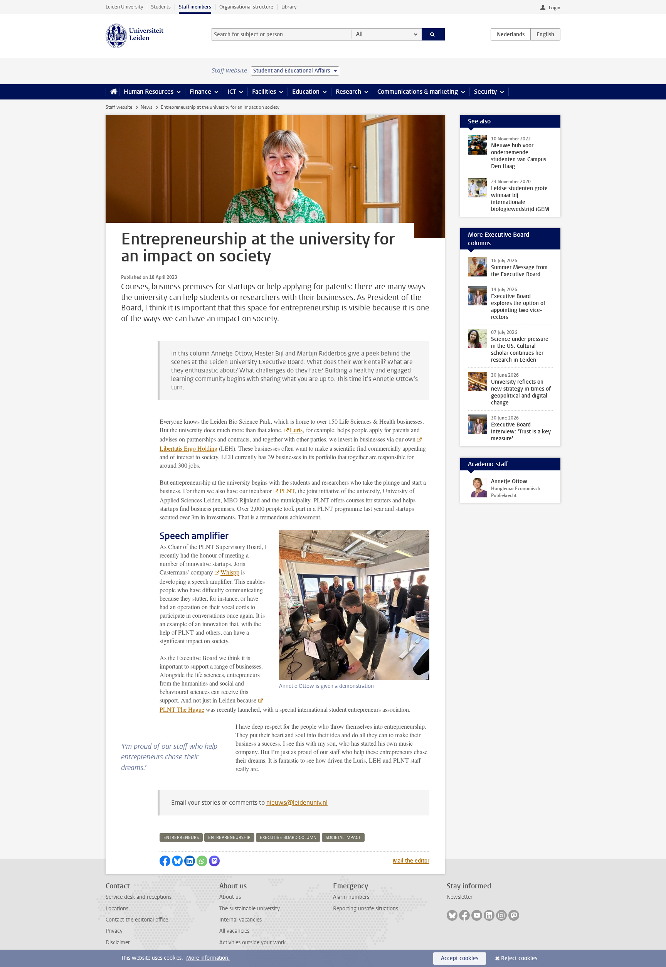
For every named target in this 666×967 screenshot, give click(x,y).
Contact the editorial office (137, 919)
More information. (208, 958)
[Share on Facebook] (165, 861)
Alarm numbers (351, 897)
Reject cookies (519, 958)
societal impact (343, 838)
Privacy (114, 931)
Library (288, 6)
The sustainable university (249, 908)
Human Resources (148, 92)
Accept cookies (459, 958)
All (359, 34)
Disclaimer (118, 942)
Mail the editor (411, 860)
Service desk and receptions (139, 897)
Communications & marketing (417, 92)
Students (161, 6)
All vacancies (234, 931)
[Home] (112, 91)
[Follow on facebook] (464, 915)
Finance (200, 92)
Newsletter (460, 897)
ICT (231, 92)
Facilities (264, 92)
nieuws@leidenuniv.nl (297, 803)
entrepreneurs (181, 838)
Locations (117, 908)
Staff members (195, 6)
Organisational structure (246, 6)
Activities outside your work (252, 942)
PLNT (287, 491)
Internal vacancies (240, 919)
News (146, 107)
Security (485, 92)
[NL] (511, 34)
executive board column (288, 838)
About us (230, 897)
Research (348, 92)
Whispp (229, 572)
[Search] (433, 34)
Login (554, 8)
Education (306, 92)
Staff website (119, 107)
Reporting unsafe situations (365, 908)
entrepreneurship (229, 838)
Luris (296, 430)
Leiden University (124, 6)
